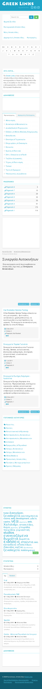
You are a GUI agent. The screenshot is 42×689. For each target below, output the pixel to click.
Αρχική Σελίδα (24, 7)
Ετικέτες (35, 680)
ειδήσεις (12, 541)
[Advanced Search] (36, 17)
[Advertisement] (21, 62)
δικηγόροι (16, 512)
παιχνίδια (9, 529)
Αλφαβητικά (22, 304)
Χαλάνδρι (11, 524)
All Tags (35, 553)
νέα (15, 521)
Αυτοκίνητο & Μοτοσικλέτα (16, 124)
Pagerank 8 (10, 187)
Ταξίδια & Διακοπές (14, 158)
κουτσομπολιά (29, 515)
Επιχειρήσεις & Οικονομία (16, 143)
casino (7, 521)
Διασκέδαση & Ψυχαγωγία (17, 128)
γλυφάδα (24, 527)
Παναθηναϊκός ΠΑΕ (11, 594)
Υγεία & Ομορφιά (13, 170)
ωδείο (33, 518)
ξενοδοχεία (12, 515)
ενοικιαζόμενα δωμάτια (16, 537)
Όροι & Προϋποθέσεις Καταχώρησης (16, 680)
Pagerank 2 (10, 207)
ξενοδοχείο (12, 550)
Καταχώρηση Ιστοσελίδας (14, 27)
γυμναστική (22, 529)
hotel (6, 513)
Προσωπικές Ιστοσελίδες (16, 459)
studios (9, 532)
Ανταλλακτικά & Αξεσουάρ (17, 431)
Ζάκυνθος (9, 547)
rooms (7, 518)
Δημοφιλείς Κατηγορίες (26, 115)
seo (36, 542)
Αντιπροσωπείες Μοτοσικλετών (19, 438)
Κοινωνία (9, 147)
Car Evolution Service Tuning (16, 310)
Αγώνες (9, 428)
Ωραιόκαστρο (28, 547)
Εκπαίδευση (10, 135)
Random (12, 576)
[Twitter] (32, 7)
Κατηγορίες (32, 37)
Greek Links (10, 75)
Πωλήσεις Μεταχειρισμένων (18, 462)
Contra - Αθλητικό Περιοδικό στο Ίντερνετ (20, 634)
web (30, 521)
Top (5, 576)
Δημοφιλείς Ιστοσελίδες (14, 37)
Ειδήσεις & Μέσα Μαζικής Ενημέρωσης (22, 132)
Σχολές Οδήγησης (13, 466)
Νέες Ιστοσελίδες (11, 32)
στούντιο (27, 542)
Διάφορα (10, 442)
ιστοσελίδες (26, 524)
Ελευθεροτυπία (10, 608)
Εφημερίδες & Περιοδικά (16, 445)
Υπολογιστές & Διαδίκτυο (16, 174)
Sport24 (7, 620)
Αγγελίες (10, 424)
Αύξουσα (34, 304)
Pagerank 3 (10, 204)
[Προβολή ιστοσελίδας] (6, 336)
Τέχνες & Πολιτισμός (14, 162)
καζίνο (19, 547)
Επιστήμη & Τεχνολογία (15, 139)
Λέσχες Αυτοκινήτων (14, 449)
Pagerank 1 (10, 210)
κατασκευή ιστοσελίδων (17, 544)
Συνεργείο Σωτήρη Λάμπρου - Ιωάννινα (17, 377)
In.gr (5, 580)
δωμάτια (24, 538)
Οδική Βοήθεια (12, 455)
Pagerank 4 (10, 200)
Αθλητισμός (10, 120)
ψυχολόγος (14, 527)
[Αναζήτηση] (31, 17)
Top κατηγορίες (9, 115)
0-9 (3, 47)
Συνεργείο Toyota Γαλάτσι (16, 344)
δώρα (7, 527)
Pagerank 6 (10, 193)
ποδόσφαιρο (28, 550)
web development (20, 518)
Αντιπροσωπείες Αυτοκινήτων (18, 435)
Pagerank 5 (10, 197)
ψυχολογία (23, 522)
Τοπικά (8, 166)
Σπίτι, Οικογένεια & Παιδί (16, 154)
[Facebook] (35, 7)
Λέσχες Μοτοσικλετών (15, 452)
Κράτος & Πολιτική (13, 151)
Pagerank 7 (10, 190)
